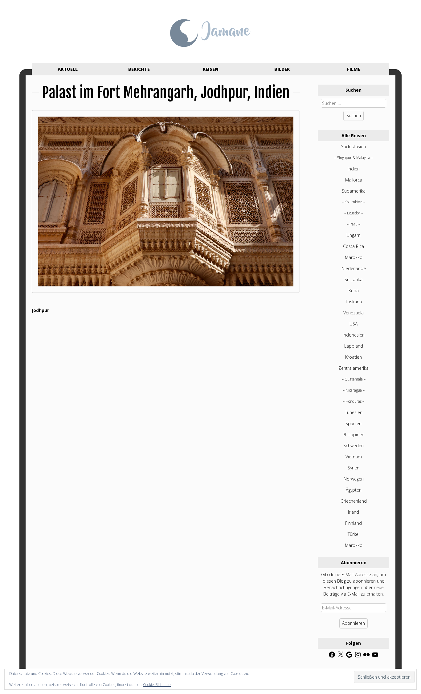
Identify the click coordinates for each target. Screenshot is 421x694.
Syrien (353, 468)
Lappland (353, 346)
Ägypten (354, 490)
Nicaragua (353, 390)
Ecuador (353, 213)
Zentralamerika (353, 368)
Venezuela (353, 313)
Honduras (353, 401)
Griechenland (354, 501)
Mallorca (353, 180)
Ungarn (353, 235)
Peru (353, 224)
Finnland (353, 523)
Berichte (139, 69)
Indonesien (354, 335)
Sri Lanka (353, 279)
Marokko (353, 257)
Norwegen (354, 479)
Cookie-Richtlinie (157, 684)
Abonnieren (353, 623)
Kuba (354, 290)
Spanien (353, 423)
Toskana (353, 302)
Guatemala (354, 379)
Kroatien (353, 357)
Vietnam (353, 457)
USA (353, 324)
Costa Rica (353, 246)
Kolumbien (353, 202)
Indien (354, 169)
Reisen (211, 69)
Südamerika (354, 191)
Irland (353, 512)
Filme (353, 69)
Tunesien (353, 412)
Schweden (353, 446)
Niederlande (353, 268)
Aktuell (68, 69)
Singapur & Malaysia (353, 157)
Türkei (353, 534)
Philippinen (353, 434)
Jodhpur (40, 310)
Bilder (282, 69)
